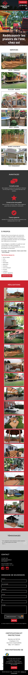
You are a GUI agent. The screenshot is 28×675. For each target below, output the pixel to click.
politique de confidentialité (14, 663)
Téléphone (4, 589)
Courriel (3, 594)
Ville (2, 599)
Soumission (23, 2)
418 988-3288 (23, 5)
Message (3, 604)
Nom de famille (5, 584)
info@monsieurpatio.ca (6, 559)
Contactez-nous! (7, 275)
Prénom (3, 578)
